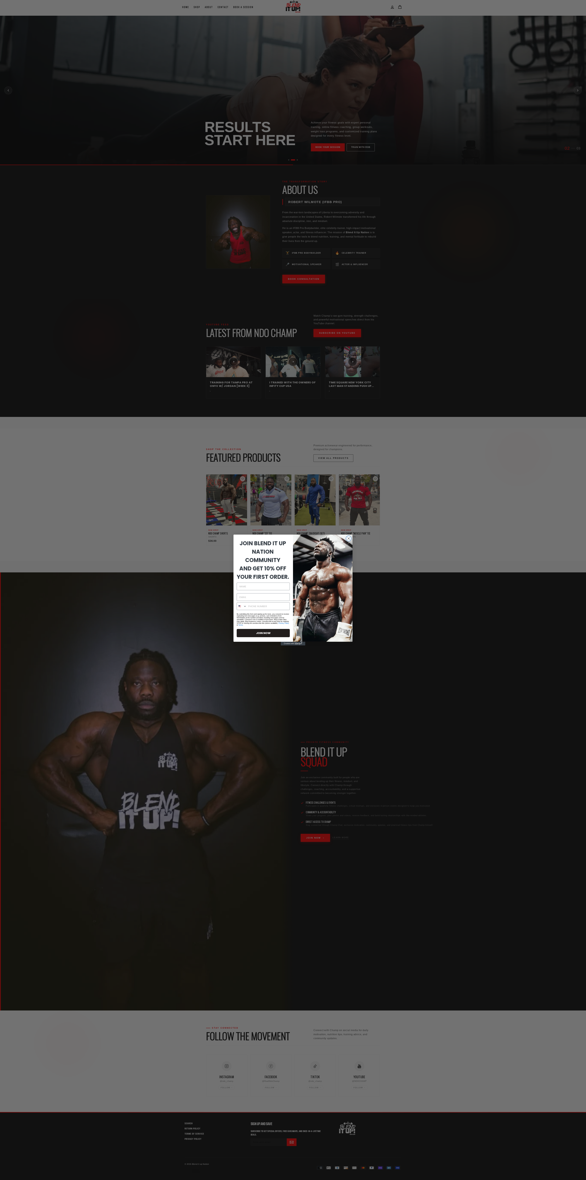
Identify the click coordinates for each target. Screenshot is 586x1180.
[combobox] (242, 606)
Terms (240, 625)
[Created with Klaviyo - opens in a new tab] (293, 643)
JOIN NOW (263, 633)
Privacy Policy (284, 623)
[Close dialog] (348, 538)
